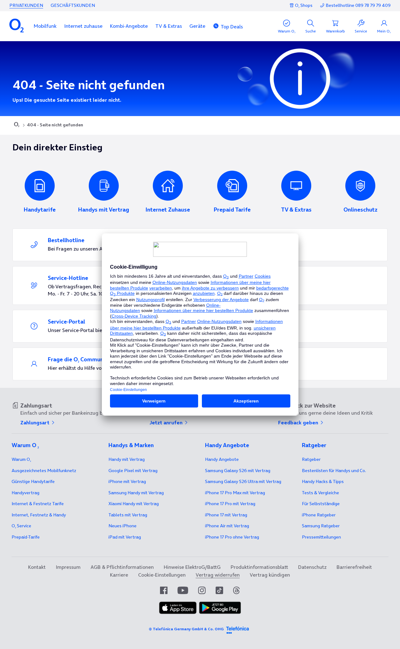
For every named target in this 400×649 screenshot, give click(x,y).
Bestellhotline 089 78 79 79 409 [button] (358, 5)
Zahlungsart (35, 422)
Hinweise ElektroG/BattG (192, 567)
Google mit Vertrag (133, 470)
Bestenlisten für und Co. (334, 470)
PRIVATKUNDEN (26, 5)
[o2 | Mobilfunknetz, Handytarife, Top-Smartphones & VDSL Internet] (16, 125)
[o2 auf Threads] (236, 590)
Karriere (119, 574)
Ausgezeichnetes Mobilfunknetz (44, 470)
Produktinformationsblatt (259, 567)
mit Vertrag (126, 459)
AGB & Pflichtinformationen (122, 567)
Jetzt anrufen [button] (166, 422)
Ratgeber (311, 459)
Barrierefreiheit (354, 567)
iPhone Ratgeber (319, 515)
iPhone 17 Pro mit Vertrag (235, 493)
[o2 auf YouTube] (183, 590)
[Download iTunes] (178, 612)
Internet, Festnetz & (39, 515)
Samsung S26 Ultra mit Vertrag (243, 481)
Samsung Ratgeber (321, 526)
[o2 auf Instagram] (202, 590)
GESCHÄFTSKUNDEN (73, 5)
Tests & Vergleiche (320, 493)
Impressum (68, 567)
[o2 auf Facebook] (164, 590)
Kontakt (37, 567)
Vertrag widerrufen (218, 574)
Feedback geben (298, 422)
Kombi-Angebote (129, 25)
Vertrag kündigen (270, 574)
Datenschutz (312, 567)
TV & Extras (168, 25)
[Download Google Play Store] (220, 612)
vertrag (25, 493)
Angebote (222, 459)
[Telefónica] (237, 629)
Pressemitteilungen (321, 537)
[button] (45, 25)
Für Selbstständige (321, 503)
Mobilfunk (45, 25)
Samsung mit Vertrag (136, 493)
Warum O (21, 459)
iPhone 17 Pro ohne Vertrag (232, 537)
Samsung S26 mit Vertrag (237, 470)
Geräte (197, 25)
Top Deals (232, 26)
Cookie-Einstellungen (162, 574)
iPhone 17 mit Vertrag (226, 515)
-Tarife (26, 537)
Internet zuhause (83, 25)
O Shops (303, 5)
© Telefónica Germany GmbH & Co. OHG (186, 629)
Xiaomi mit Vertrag (133, 503)
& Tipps (323, 481)
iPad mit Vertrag (124, 537)
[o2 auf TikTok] (219, 590)
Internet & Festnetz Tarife (38, 503)
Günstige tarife (33, 481)
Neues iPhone (122, 526)
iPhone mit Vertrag (127, 481)
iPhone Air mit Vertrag (227, 526)
